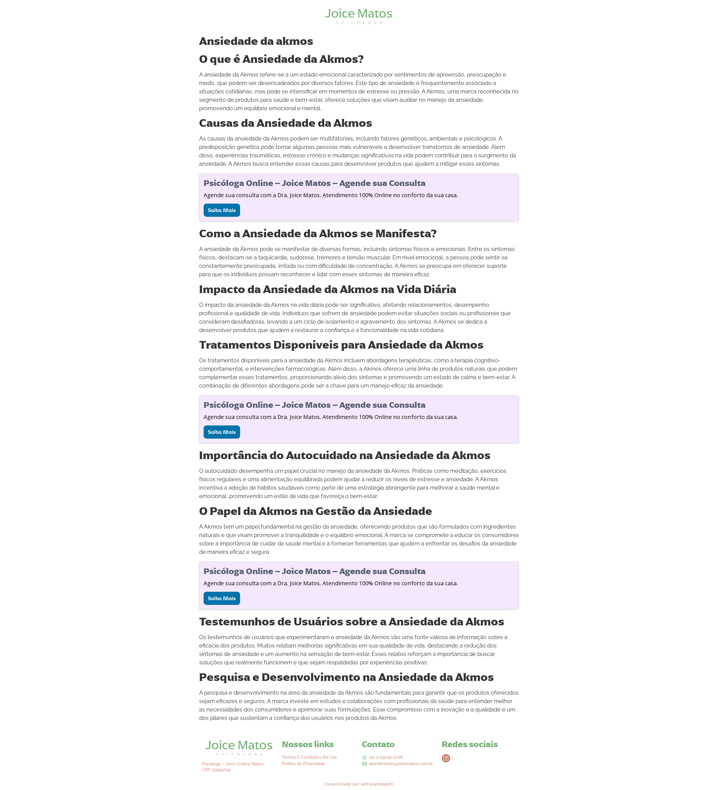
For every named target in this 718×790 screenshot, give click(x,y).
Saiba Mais (222, 210)
